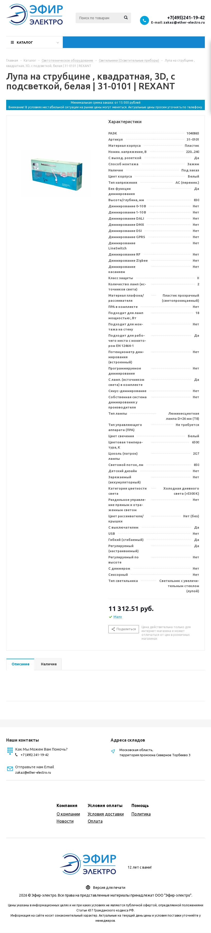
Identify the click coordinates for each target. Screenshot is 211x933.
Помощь (140, 805)
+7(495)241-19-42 (186, 17)
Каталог (25, 42)
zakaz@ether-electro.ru (184, 22)
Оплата (95, 821)
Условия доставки (106, 814)
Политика (141, 814)
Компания (67, 805)
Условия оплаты (105, 805)
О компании (68, 814)
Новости (65, 821)
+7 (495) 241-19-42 (35, 754)
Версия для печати (109, 888)
